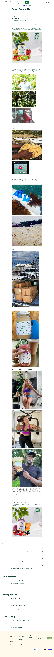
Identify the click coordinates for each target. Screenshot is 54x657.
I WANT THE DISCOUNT (21, 332)
